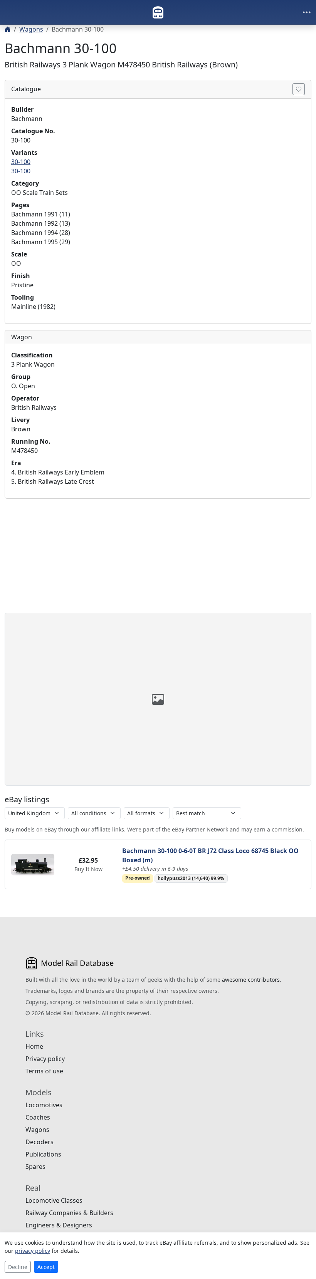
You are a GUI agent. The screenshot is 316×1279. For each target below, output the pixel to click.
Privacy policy (45, 1058)
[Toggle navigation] (306, 12)
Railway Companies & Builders (69, 1213)
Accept (46, 1267)
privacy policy (32, 1250)
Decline (17, 1267)
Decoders (39, 1142)
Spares (35, 1166)
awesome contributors (251, 979)
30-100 (20, 162)
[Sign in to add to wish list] (298, 89)
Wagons (31, 29)
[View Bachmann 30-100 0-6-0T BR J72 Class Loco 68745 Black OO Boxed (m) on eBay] (32, 864)
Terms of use (44, 1071)
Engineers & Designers (58, 1225)
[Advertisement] (158, 559)
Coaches (37, 1117)
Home (34, 1046)
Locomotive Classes (53, 1200)
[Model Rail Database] (158, 12)
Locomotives (43, 1105)
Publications (43, 1154)
